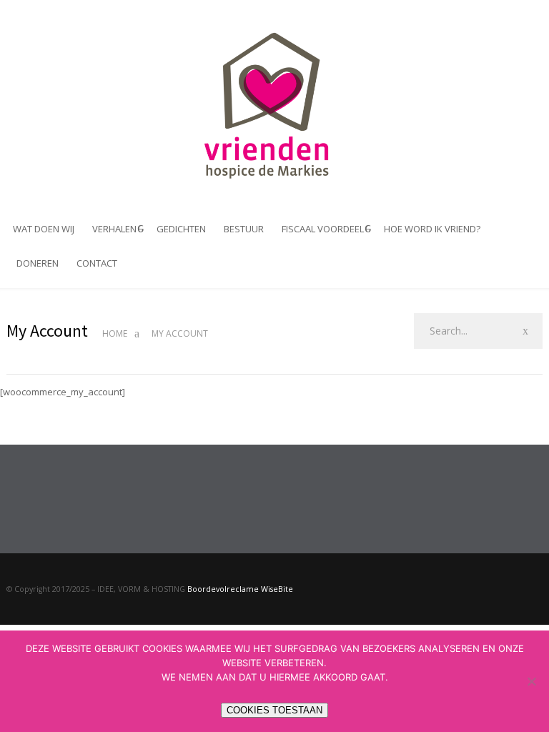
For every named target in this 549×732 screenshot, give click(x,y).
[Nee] (531, 681)
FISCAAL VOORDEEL (323, 228)
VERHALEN (114, 228)
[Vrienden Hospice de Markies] (275, 105)
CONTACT (96, 263)
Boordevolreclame (223, 589)
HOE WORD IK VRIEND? (432, 228)
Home (114, 333)
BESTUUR (244, 228)
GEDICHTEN (181, 228)
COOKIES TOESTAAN (274, 710)
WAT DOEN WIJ (43, 228)
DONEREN (37, 263)
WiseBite (276, 589)
